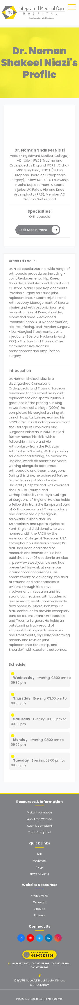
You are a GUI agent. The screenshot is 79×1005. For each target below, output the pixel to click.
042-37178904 (60, 963)
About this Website (39, 819)
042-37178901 (20, 963)
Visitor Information (39, 812)
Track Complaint (39, 832)
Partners (39, 915)
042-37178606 (39, 967)
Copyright (39, 902)
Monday (20, 739)
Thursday (21, 698)
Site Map (39, 909)
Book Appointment (33, 230)
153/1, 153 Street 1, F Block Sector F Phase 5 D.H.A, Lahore (39, 983)
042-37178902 (40, 963)
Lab (39, 854)
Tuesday (21, 760)
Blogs (39, 867)
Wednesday (23, 677)
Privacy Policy (39, 895)
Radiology (39, 860)
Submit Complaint (39, 826)
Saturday (21, 719)
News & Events (39, 874)
